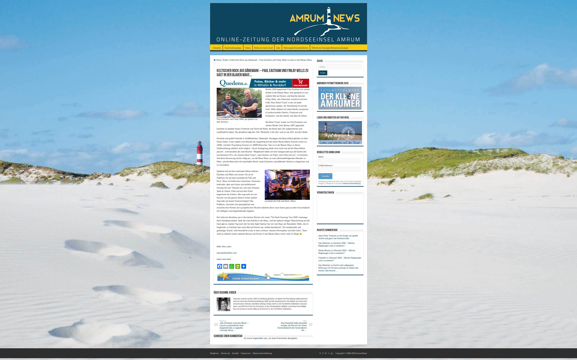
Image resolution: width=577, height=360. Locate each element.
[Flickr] (329, 353)
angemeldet (258, 338)
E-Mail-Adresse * (325, 165)
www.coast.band (224, 259)
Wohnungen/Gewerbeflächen (296, 48)
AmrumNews (361, 353)
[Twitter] (325, 353)
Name (321, 157)
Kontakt (235, 353)
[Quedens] (263, 83)
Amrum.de (225, 353)
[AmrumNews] (288, 23)
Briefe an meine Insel (263, 48)
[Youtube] (332, 353)
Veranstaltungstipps (233, 48)
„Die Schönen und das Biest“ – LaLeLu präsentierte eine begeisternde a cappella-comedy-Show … (234, 325)
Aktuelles (217, 48)
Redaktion (214, 353)
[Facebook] (323, 353)
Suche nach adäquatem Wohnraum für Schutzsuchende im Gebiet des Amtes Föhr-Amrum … (338, 268)
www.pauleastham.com (227, 253)
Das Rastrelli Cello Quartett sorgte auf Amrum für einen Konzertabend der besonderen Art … (292, 325)
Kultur (225, 60)
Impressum (246, 353)
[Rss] (320, 353)
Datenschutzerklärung (352, 183)
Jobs (278, 48)
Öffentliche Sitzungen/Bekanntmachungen (330, 48)
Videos (248, 48)
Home (218, 60)
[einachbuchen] (263, 276)
